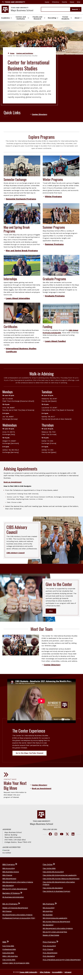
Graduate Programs (55, 296)
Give (78, 2)
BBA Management (9, 878)
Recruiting (52, 18)
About (77, 18)
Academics (5, 18)
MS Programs (48, 904)
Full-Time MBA (8, 946)
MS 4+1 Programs (10, 904)
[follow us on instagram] (56, 834)
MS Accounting (48, 908)
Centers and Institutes (21, 18)
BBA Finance (7, 875)
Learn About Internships (18, 298)
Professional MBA (9, 949)
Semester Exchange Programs (21, 199)
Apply (47, 2)
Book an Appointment (13, 482)
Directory (55, 2)
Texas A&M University (15, 2)
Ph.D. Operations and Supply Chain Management (62, 960)
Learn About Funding (55, 341)
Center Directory (39, 114)
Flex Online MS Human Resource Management (61, 878)
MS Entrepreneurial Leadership (55, 918)
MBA (4, 942)
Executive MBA (8, 953)
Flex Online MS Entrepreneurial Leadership (60, 875)
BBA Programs (8, 864)
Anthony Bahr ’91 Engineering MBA (15, 963)
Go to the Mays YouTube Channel (29, 753)
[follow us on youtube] (61, 834)
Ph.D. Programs (49, 942)
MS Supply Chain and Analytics (55, 932)
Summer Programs (54, 244)
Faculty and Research (37, 18)
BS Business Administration (13, 897)
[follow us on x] (67, 834)
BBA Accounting (8, 868)
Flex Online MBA (49, 868)
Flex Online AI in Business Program (56, 891)
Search (75, 9)
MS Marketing (48, 925)
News (72, 2)
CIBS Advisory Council (15, 553)
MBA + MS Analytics (10, 956)
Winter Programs (53, 196)
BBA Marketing (8, 885)
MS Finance (7, 911)
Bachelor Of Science (11, 893)
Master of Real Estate (51, 935)
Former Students (65, 18)
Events (64, 2)
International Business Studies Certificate (21, 350)
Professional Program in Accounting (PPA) (18, 918)
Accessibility (57, 972)
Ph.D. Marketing (49, 956)
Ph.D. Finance (48, 949)
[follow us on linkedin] (73, 834)
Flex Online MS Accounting (53, 872)
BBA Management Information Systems (17, 882)
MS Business (48, 915)
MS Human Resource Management (56, 921)
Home (12, 53)
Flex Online (47, 864)
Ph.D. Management (50, 953)
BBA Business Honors (10, 872)
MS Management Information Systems (17, 915)
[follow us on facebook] (50, 834)
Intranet (68, 972)
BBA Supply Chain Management (14, 889)
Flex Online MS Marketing (53, 888)
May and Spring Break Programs (22, 250)
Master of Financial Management (15, 908)
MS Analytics (48, 911)
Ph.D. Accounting (49, 946)
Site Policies (45, 972)
